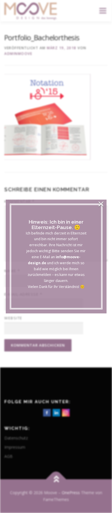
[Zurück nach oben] (56, 479)
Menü (102, 10)
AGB (8, 456)
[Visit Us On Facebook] (46, 412)
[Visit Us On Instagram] (65, 412)
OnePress (71, 492)
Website (13, 318)
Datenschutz (16, 438)
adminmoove (18, 53)
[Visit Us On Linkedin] (56, 412)
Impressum (14, 447)
